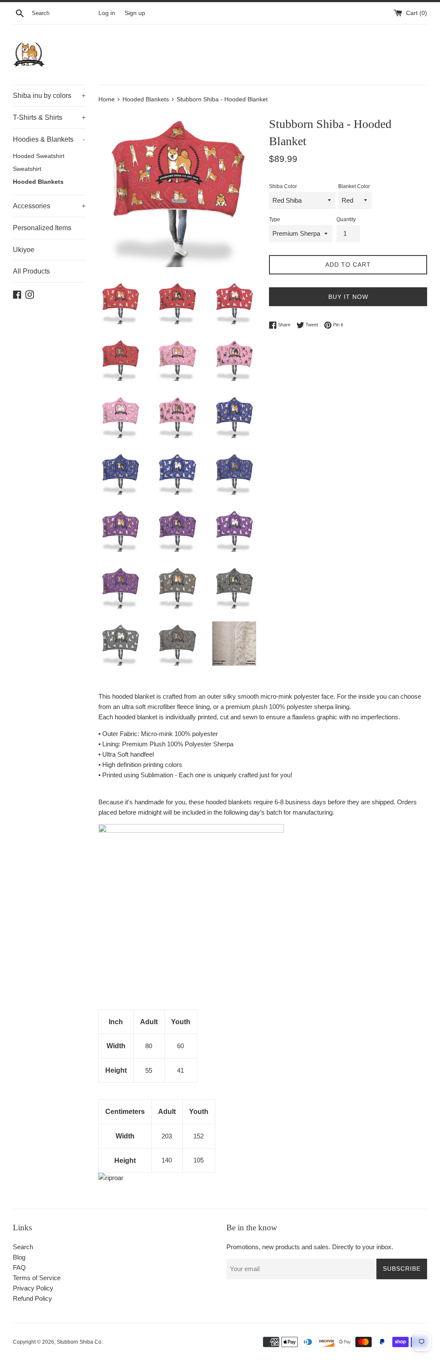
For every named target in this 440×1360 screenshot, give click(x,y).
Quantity (346, 219)
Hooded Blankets (38, 182)
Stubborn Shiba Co (79, 1342)
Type (274, 219)
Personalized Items (42, 227)
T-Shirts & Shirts (49, 117)
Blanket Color (354, 186)
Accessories (49, 206)
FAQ (19, 1267)
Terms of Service (37, 1277)
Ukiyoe (23, 249)
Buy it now (348, 296)
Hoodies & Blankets (49, 139)
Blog (19, 1257)
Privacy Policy (33, 1288)
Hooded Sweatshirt (38, 156)
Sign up (135, 13)
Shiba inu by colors (49, 95)
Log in (106, 13)
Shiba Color (283, 186)
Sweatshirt (27, 169)
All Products (31, 271)
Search (23, 1246)
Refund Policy (32, 1298)
